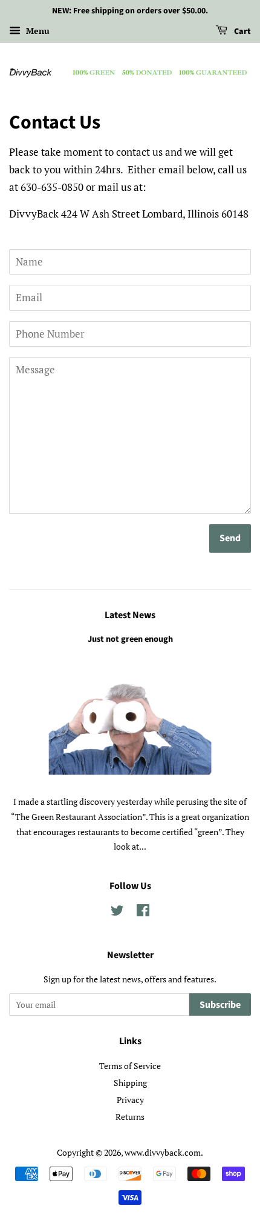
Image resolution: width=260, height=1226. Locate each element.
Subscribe (220, 1004)
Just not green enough (130, 639)
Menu (37, 30)
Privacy (130, 1099)
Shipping (130, 1082)
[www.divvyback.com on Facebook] (143, 912)
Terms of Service (130, 1065)
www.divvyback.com (163, 1152)
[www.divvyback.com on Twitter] (117, 912)
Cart (241, 31)
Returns (130, 1116)
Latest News (130, 615)
